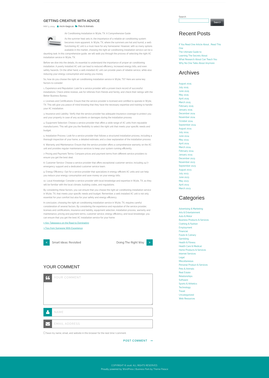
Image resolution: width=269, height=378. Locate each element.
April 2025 (184, 98)
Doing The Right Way (130, 242)
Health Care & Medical (190, 246)
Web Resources (187, 298)
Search (182, 17)
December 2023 (187, 158)
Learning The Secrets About (193, 55)
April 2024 (184, 143)
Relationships (185, 276)
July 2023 (183, 173)
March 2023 (185, 188)
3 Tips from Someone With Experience (63, 228)
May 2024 (184, 139)
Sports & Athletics (188, 283)
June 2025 (184, 91)
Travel (182, 291)
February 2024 (186, 151)
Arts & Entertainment (189, 212)
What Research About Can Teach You (198, 59)
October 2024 (186, 121)
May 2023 (184, 181)
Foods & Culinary (187, 235)
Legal (182, 257)
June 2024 (184, 136)
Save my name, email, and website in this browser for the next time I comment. (86, 333)
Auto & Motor (185, 216)
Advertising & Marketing (191, 208)
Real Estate (185, 272)
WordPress (128, 369)
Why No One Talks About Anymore (197, 63)
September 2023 (187, 166)
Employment (185, 227)
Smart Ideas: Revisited (66, 242)
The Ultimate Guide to (190, 52)
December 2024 (187, 113)
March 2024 (185, 147)
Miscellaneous (186, 261)
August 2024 (185, 128)
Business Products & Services (194, 220)
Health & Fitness (187, 242)
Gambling (184, 238)
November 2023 (187, 162)
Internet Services (187, 253)
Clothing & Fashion (188, 224)
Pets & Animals (86, 26)
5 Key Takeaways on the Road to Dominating (66, 223)
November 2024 (187, 117)
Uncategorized (186, 295)
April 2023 (184, 184)
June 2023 (184, 177)
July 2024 (184, 132)
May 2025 (184, 95)
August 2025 (185, 83)
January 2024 (185, 154)
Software (183, 280)
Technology (185, 287)
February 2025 (186, 106)
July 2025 (184, 87)
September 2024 (187, 125)
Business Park (142, 369)
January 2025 (185, 109)
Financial (183, 231)
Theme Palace (160, 369)
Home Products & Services (192, 250)
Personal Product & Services (193, 265)
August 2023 (185, 169)
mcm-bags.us (66, 26)
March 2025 (185, 102)
